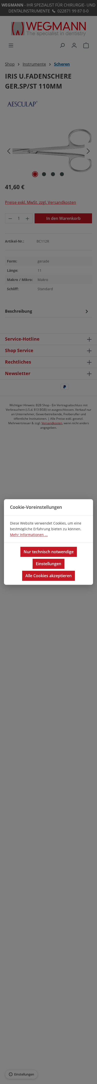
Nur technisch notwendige (49, 552)
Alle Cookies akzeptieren (48, 576)
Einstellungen (48, 564)
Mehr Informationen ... (29, 535)
